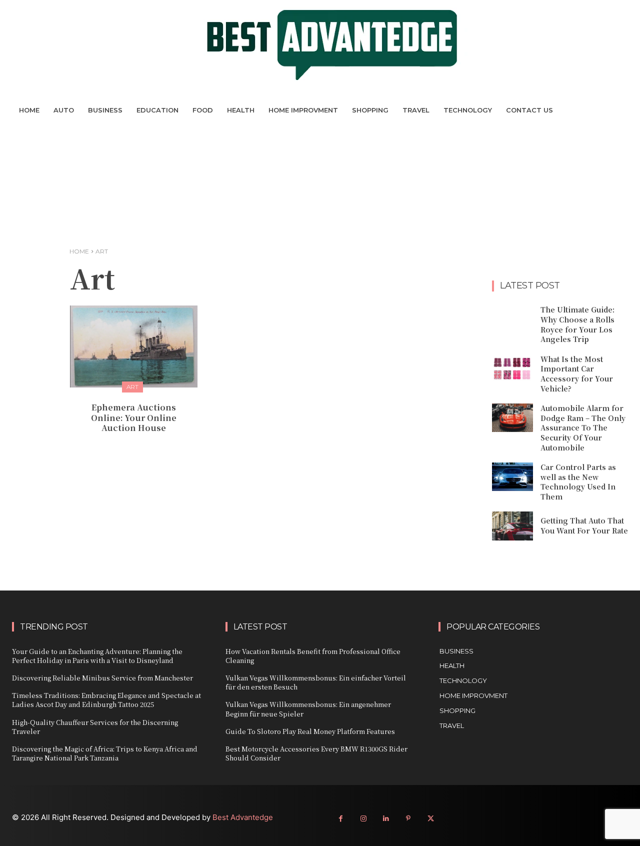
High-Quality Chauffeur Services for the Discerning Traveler (95, 727)
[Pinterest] (408, 819)
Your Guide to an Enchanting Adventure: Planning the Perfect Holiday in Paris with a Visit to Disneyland (97, 655)
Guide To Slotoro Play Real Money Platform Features (310, 731)
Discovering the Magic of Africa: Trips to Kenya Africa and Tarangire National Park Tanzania (105, 753)
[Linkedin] (385, 819)
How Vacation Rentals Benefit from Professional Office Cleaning (313, 655)
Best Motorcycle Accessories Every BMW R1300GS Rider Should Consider (317, 753)
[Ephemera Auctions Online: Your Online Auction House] (134, 346)
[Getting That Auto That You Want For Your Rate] (512, 526)
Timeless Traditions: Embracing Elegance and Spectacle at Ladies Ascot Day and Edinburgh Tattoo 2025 (106, 699)
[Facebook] (341, 819)
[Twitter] (431, 819)
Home (79, 251)
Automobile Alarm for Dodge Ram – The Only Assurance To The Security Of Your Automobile (583, 427)
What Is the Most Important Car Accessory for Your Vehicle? (576, 374)
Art (132, 386)
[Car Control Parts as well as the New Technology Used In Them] (512, 476)
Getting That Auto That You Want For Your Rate (584, 526)
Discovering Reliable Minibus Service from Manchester (102, 677)
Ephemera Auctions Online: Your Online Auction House (133, 418)
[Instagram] (363, 819)
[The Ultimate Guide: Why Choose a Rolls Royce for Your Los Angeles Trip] (512, 319)
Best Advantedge (242, 817)
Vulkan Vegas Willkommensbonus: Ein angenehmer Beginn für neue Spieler (308, 709)
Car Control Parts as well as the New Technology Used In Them (578, 482)
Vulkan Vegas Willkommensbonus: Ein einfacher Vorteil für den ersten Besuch (316, 682)
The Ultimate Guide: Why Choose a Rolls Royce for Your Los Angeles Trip (577, 324)
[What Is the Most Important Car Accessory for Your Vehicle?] (512, 368)
